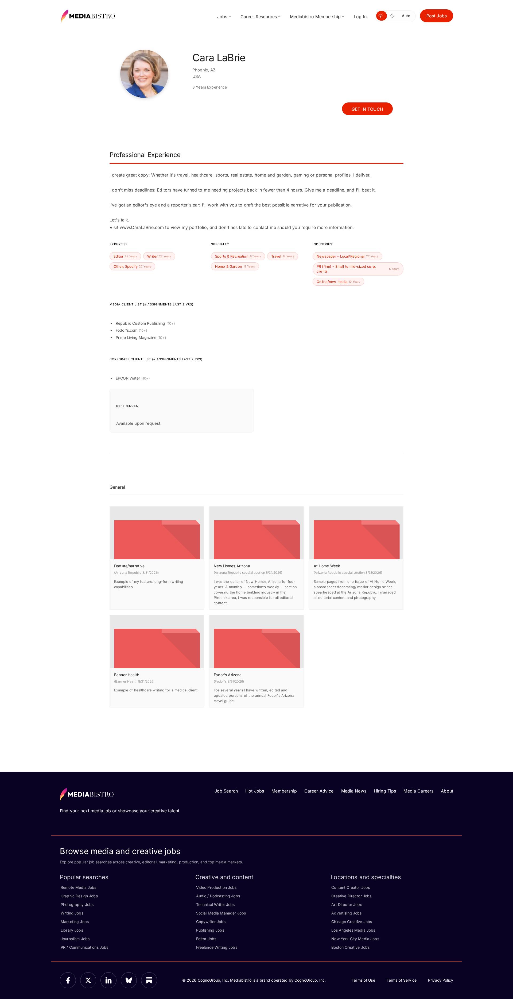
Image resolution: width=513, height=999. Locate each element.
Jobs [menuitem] (222, 16)
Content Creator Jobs (350, 887)
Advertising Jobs (346, 913)
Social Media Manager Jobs (221, 913)
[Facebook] (68, 980)
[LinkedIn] (108, 980)
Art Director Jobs (346, 904)
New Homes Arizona (232, 566)
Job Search (226, 791)
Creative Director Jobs (351, 896)
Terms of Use (363, 980)
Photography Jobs (77, 904)
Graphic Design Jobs (79, 896)
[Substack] (149, 980)
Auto (406, 15)
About (447, 791)
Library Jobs (72, 930)
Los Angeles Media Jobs (353, 930)
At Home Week (327, 566)
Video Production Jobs (216, 887)
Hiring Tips (385, 791)
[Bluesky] (129, 980)
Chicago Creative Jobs (351, 921)
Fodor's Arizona (228, 674)
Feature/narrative (129, 566)
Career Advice (319, 791)
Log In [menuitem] (360, 16)
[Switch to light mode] (381, 16)
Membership (284, 791)
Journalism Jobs (75, 938)
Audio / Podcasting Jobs (218, 896)
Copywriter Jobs (211, 921)
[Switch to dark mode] (393, 16)
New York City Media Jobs (355, 938)
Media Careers (418, 791)
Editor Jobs (206, 938)
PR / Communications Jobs (84, 947)
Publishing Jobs (210, 930)
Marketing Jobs (75, 921)
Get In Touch (367, 109)
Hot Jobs (254, 791)
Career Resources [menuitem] (258, 16)
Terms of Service (402, 980)
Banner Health (126, 674)
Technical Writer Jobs (215, 904)
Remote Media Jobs (78, 887)
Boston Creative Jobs (350, 947)
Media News (353, 791)
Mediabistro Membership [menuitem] (315, 16)
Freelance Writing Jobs (216, 947)
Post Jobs (436, 15)
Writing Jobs (72, 913)
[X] (88, 980)
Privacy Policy (440, 980)
